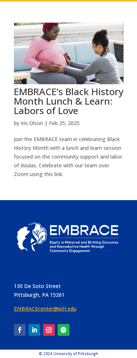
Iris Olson (32, 123)
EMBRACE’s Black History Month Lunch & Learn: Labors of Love (68, 101)
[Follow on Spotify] (63, 330)
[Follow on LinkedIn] (34, 330)
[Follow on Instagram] (49, 330)
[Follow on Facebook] (20, 330)
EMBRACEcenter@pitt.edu (45, 308)
